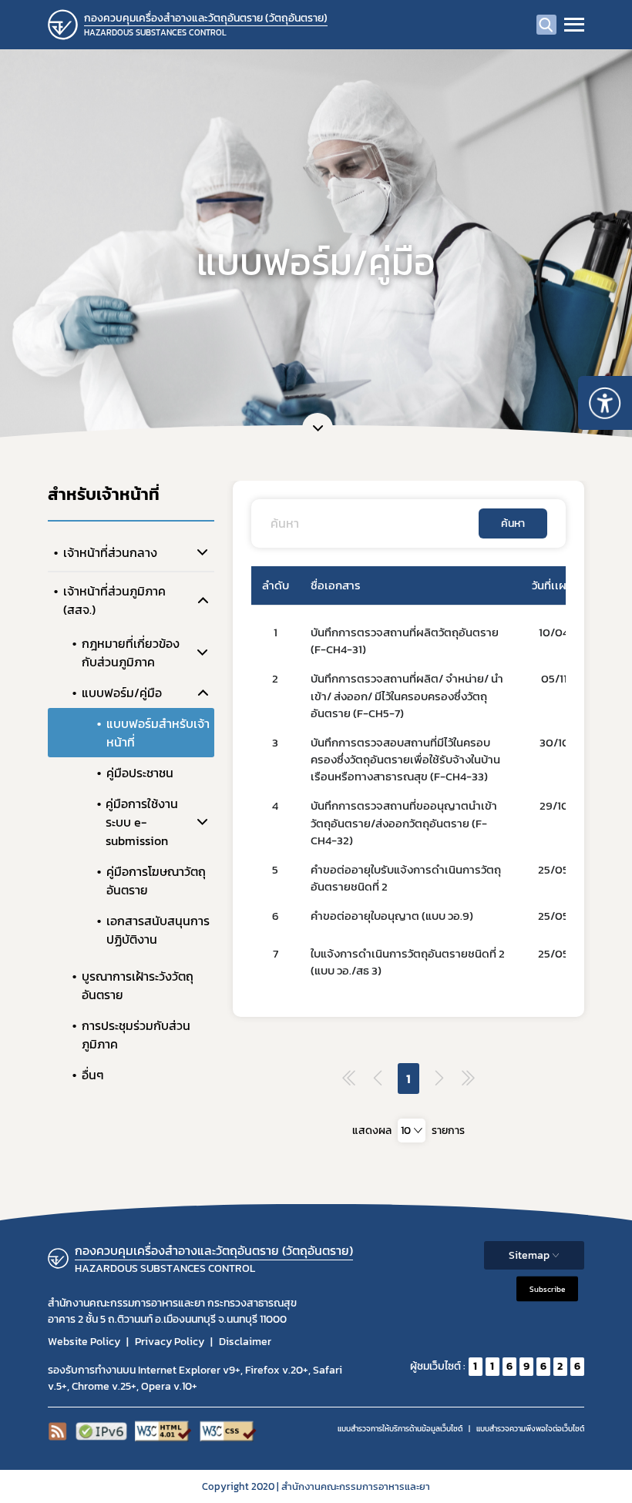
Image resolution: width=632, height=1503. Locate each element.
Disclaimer (245, 1342)
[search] (546, 24)
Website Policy (84, 1342)
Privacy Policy (169, 1342)
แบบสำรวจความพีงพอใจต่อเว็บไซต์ (530, 1428)
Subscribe (547, 1288)
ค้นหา (513, 523)
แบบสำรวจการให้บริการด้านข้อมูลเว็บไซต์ (400, 1428)
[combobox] (411, 1130)
